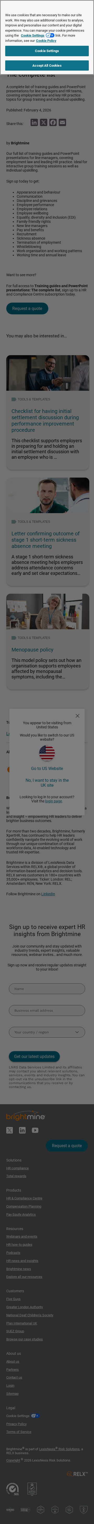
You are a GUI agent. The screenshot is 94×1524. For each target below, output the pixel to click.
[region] (47, 37)
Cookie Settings (32, 35)
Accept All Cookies (46, 65)
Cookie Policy (46, 41)
